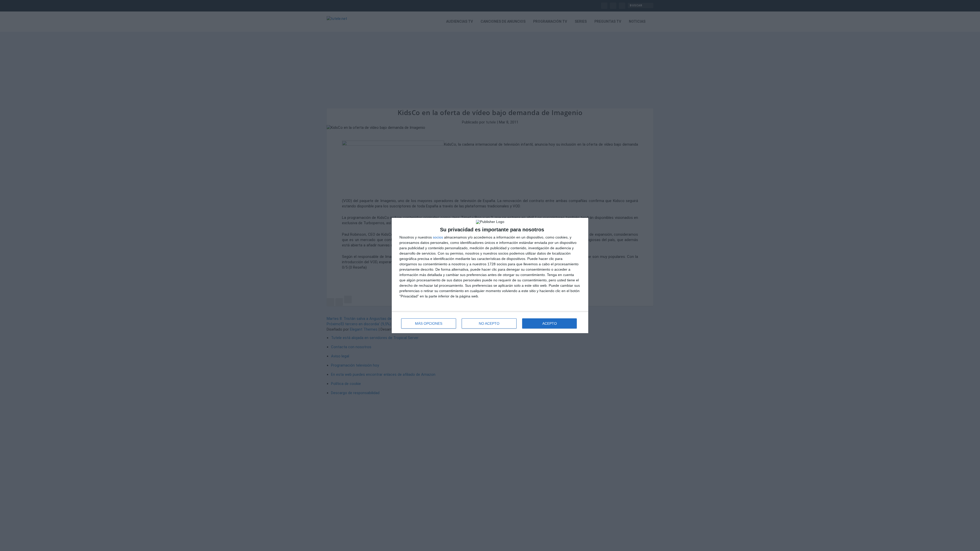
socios (438, 237)
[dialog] (490, 275)
